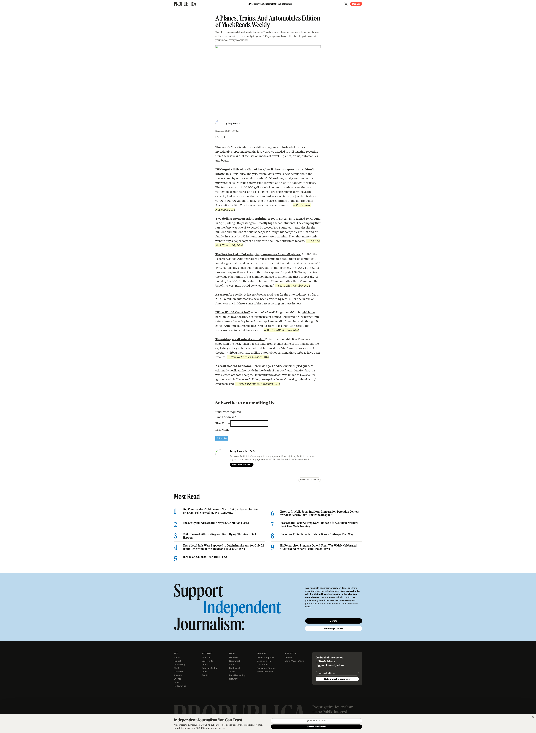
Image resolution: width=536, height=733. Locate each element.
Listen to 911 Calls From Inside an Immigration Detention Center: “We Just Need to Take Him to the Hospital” (319, 513)
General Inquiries (265, 657)
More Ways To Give (294, 661)
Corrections (263, 664)
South (232, 664)
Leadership (180, 664)
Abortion (206, 657)
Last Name (222, 429)
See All (205, 675)
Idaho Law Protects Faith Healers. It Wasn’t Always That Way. (317, 534)
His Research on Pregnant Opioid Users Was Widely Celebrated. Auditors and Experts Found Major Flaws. (318, 547)
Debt (204, 671)
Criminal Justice (210, 668)
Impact (177, 661)
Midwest (233, 657)
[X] (254, 451)
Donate (356, 4)
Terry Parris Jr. (234, 123)
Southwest (234, 668)
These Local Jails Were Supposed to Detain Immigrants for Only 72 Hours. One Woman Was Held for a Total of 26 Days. (223, 547)
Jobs (176, 682)
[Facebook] (251, 451)
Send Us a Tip (264, 661)
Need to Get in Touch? (242, 464)
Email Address (225, 417)
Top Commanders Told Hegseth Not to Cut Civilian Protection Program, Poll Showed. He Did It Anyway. (220, 511)
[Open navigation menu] (346, 4)
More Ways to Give (333, 628)
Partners (178, 671)
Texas (232, 671)
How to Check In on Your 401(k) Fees (205, 557)
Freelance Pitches (266, 668)
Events (177, 678)
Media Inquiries (265, 671)
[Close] (533, 717)
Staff (176, 668)
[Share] (217, 137)
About (177, 657)
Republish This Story (309, 479)
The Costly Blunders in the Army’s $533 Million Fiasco (216, 523)
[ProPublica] (185, 4)
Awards (178, 675)
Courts (205, 664)
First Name (222, 423)
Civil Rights (207, 661)
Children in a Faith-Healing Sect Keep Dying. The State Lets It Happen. (220, 536)
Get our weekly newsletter (337, 679)
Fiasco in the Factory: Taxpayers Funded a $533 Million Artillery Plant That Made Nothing (319, 524)
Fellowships (180, 686)
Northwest (234, 661)
